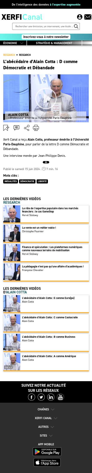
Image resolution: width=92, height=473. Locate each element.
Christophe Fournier (33, 231)
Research (25, 55)
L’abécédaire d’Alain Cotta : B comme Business (48, 336)
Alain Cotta (28, 301)
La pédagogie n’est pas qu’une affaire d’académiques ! (53, 266)
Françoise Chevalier (32, 270)
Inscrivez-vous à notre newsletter (46, 37)
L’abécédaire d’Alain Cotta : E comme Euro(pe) (48, 298)
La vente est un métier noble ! (39, 227)
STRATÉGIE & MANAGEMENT (54, 43)
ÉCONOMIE (10, 43)
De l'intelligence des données (46, 5)
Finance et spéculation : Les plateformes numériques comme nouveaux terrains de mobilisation (52, 248)
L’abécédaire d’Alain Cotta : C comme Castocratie (50, 317)
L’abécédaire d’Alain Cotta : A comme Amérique (49, 356)
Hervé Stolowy (30, 215)
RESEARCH (9, 55)
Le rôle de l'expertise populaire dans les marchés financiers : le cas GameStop (50, 210)
